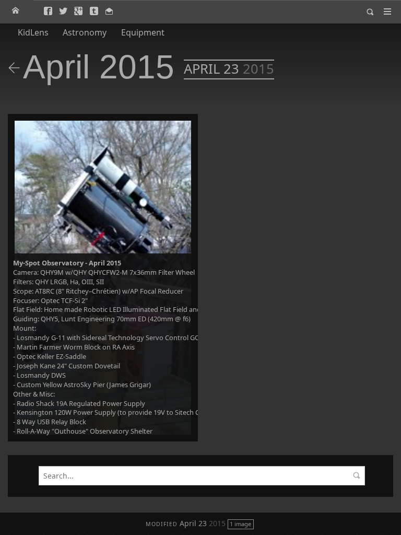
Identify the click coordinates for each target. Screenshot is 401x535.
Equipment (142, 32)
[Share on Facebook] (49, 11)
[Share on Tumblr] (95, 11)
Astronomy (85, 32)
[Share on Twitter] (64, 11)
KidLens (33, 32)
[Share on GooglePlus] (79, 11)
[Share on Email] (110, 11)
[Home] (16, 11)
